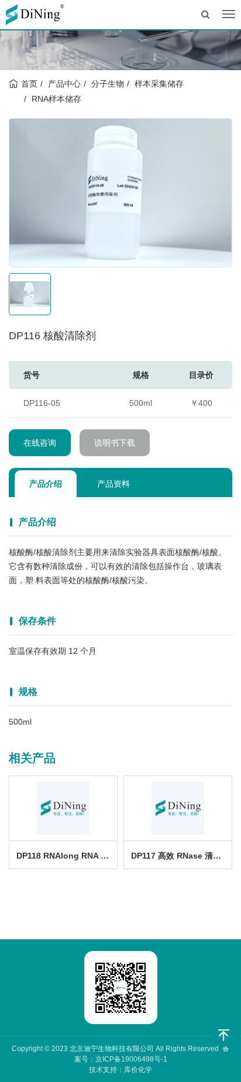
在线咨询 (39, 442)
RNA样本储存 (56, 99)
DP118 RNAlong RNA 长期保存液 (66, 855)
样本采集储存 (159, 83)
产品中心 (64, 83)
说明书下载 (114, 442)
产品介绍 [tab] (45, 483)
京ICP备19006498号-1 (131, 1059)
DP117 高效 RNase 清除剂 (180, 855)
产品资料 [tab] (113, 483)
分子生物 (107, 83)
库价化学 (138, 1070)
